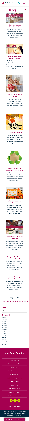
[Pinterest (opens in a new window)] (18, 400)
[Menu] (23, 3)
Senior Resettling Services (14, 371)
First (3, 301)
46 (28, 301)
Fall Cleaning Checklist (14, 132)
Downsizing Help (14, 374)
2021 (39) (4, 327)
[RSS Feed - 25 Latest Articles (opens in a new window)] (25, 9)
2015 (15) (4, 339)
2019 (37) (4, 331)
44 (22, 301)
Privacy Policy (19, 415)
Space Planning (14, 381)
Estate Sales (14, 385)
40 (13, 301)
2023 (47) (4, 323)
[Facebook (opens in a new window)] (11, 400)
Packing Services (14, 367)
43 (20, 301)
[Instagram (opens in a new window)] (15, 400)
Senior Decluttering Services (14, 378)
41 (15, 301)
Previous (8, 301)
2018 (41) (4, 333)
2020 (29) (4, 329)
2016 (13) (4, 337)
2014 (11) (4, 341)
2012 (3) (4, 345)
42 (18, 301)
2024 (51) (4, 321)
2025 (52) (4, 319)
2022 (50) (4, 325)
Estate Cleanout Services (14, 395)
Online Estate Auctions (14, 388)
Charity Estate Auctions (14, 392)
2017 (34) (4, 335)
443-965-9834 (15, 407)
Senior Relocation (14, 360)
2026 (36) (4, 317)
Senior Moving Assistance (14, 363)
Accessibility (10, 415)
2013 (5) (4, 343)
